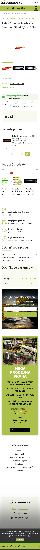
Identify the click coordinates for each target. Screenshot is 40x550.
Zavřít (33, 110)
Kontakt (20, 451)
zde (29, 536)
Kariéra (20, 470)
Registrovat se (14, 98)
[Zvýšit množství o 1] (22, 154)
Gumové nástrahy (29, 278)
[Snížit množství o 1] (12, 154)
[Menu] (36, 7)
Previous (3, 168)
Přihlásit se (20, 314)
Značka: (8, 87)
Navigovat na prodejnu (20, 430)
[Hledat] (4, 8)
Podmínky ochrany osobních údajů (20, 467)
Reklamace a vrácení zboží (20, 457)
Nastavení (20, 539)
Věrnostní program (20, 460)
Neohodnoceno (17, 84)
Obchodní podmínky (20, 464)
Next (37, 168)
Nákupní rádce (20, 454)
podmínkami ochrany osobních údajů (20, 321)
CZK (35, 3)
